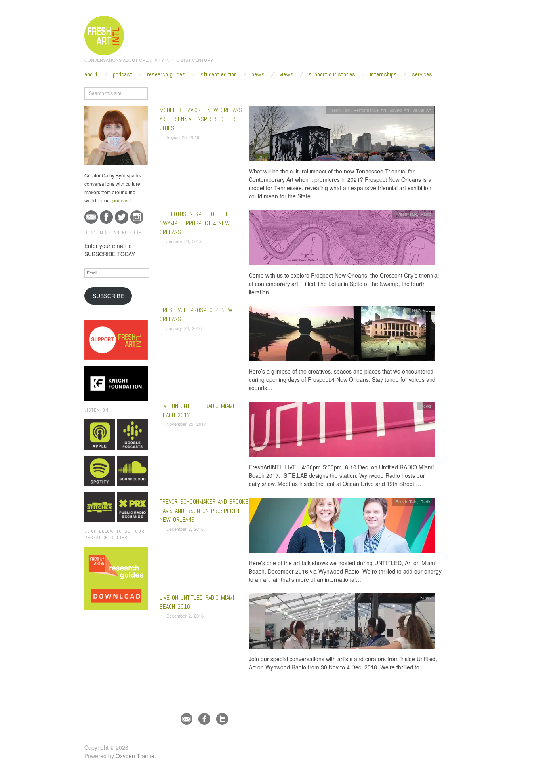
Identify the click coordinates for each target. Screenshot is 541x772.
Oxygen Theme (135, 756)
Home (190, 92)
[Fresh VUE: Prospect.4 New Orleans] (342, 335)
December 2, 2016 (185, 529)
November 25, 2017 (186, 424)
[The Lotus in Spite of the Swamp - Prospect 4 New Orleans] (342, 239)
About (91, 74)
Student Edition (218, 74)
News (258, 74)
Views (286, 74)
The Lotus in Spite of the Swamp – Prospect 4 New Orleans (195, 223)
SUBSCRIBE (108, 296)
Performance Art (370, 110)
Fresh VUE (420, 310)
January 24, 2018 (184, 241)
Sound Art (399, 110)
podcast (121, 200)
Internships (383, 74)
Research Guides (166, 74)
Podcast (122, 74)
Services (422, 74)
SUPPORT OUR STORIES (332, 74)
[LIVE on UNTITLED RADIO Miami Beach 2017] (342, 431)
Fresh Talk (340, 110)
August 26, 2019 (182, 137)
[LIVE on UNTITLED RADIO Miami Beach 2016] (342, 623)
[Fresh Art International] (104, 34)
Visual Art (421, 110)
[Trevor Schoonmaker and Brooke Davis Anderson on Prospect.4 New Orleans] (342, 527)
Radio (425, 214)
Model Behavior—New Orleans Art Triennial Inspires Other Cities (201, 119)
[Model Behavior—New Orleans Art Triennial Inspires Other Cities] (342, 135)
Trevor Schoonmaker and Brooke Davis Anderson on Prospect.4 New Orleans (204, 511)
